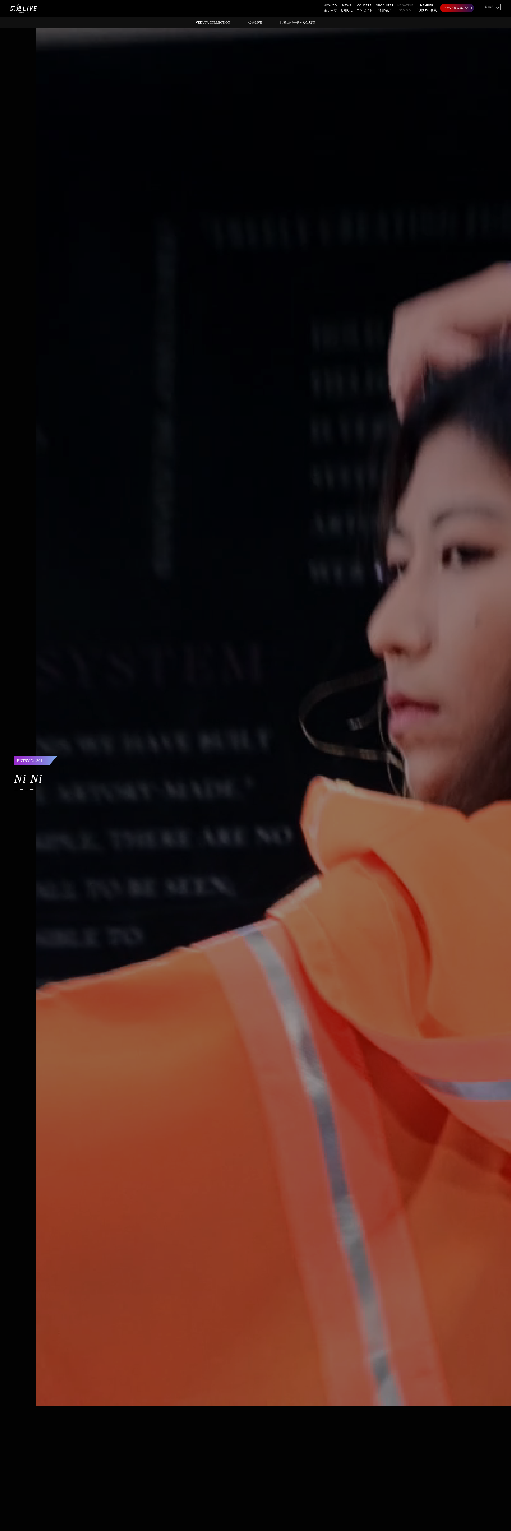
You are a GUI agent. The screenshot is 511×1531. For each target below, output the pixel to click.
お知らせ (346, 8)
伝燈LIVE (255, 22)
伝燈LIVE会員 (427, 8)
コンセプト (364, 8)
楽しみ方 (330, 8)
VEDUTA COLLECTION (213, 22)
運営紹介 (385, 8)
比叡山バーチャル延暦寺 (297, 22)
